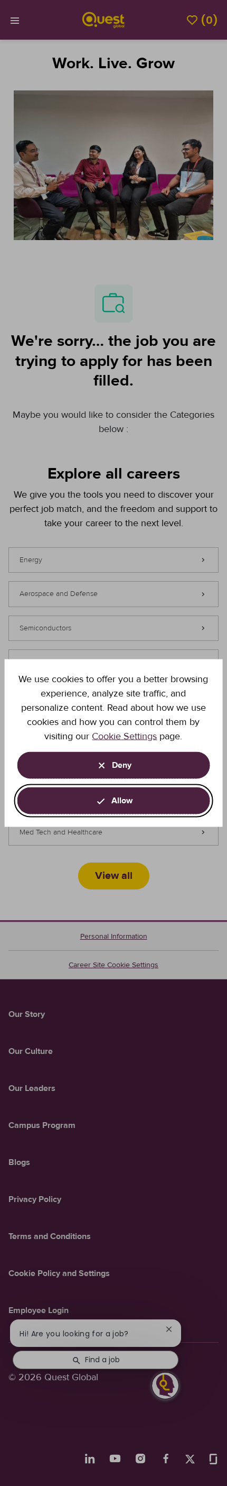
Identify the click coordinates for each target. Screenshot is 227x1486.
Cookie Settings (124, 736)
